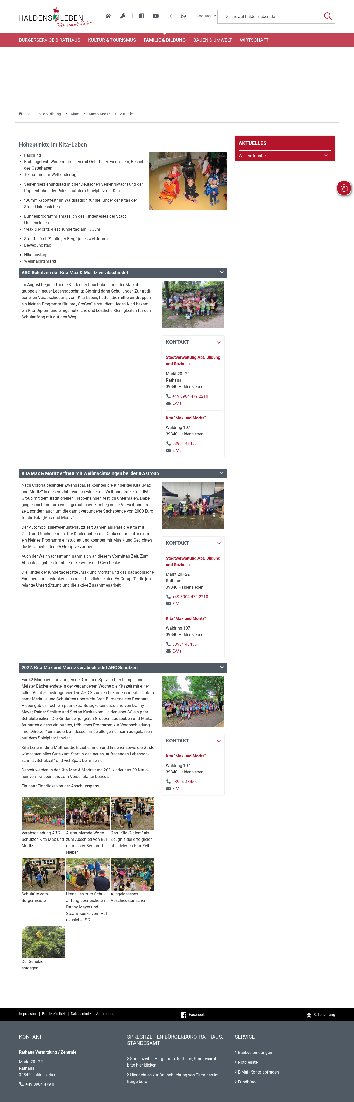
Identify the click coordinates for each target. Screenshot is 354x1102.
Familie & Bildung (165, 40)
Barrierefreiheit (54, 1014)
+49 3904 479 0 (39, 1084)
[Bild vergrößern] (188, 181)
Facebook (197, 1014)
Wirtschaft (254, 40)
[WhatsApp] (183, 16)
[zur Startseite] (108, 16)
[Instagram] (170, 16)
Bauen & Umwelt (212, 40)
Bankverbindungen (255, 1052)
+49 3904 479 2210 (190, 396)
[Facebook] (142, 16)
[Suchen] (328, 16)
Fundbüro (247, 1081)
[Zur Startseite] (55, 16)
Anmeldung (105, 1014)
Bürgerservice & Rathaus (49, 40)
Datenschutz (81, 1014)
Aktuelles (127, 114)
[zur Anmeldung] (122, 16)
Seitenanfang (324, 1014)
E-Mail (175, 403)
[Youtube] (156, 16)
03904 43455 (184, 443)
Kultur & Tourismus (112, 40)
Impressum (28, 1014)
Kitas (75, 114)
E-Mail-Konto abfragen (258, 1072)
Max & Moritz (99, 114)
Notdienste (248, 1062)
